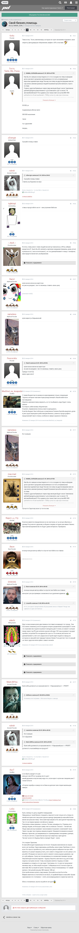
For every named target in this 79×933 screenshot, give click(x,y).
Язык (29, 927)
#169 (74, 358)
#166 (74, 243)
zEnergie (12, 138)
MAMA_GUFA (18, 25)
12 (37, 30)
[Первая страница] (3, 30)
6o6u (12, 35)
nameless (12, 314)
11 (34, 30)
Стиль (36, 927)
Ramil (12, 279)
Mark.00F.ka (12, 682)
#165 (74, 203)
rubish (12, 170)
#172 (74, 474)
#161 (74, 36)
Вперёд (46, 29)
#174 (74, 546)
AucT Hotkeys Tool (55, 800)
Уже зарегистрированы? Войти (52, 8)
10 (30, 30)
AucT (12, 770)
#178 (74, 725)
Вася (12, 546)
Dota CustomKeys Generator (30, 802)
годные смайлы (27, 196)
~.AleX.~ (12, 243)
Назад (8, 29)
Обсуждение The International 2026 (39, 15)
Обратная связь (46, 927)
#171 (74, 430)
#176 (74, 620)
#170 (74, 391)
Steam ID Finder (28, 796)
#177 (74, 682)
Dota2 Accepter (27, 798)
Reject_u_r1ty (12, 518)
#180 (74, 809)
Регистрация (71, 8)
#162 (74, 68)
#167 (74, 279)
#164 (74, 171)
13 (41, 30)
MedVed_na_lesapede (12, 391)
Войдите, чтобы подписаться (12, 19)
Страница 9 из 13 (60, 30)
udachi (12, 620)
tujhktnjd (12, 203)
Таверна (38, 25)
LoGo (11, 809)
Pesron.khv (12, 358)
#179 (74, 770)
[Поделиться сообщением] (70, 36)
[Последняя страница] (51, 30)
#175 (74, 582)
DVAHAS (12, 582)
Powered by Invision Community (39, 930)
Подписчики (67, 20)
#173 (74, 518)
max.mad (12, 474)
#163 (74, 138)
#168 (74, 314)
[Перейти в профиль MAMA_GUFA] (4, 24)
